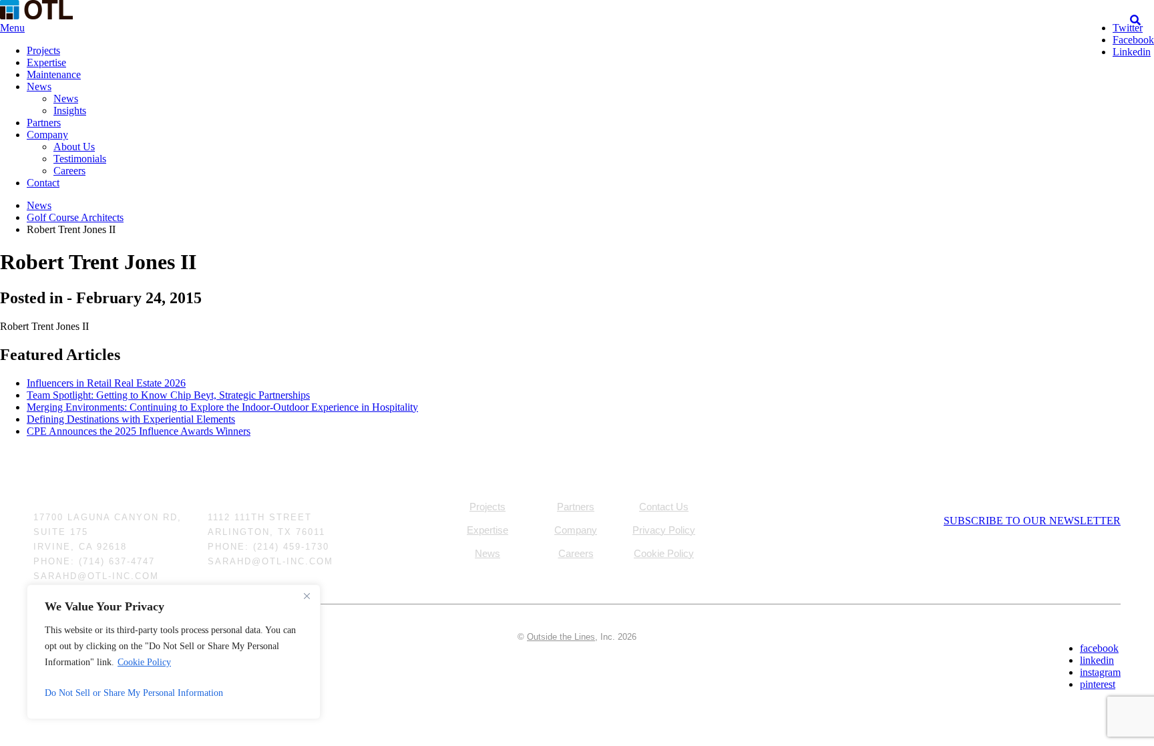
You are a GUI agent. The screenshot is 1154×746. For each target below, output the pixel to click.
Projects (43, 50)
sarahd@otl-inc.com (96, 576)
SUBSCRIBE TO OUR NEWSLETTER (1032, 520)
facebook (1099, 648)
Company (47, 134)
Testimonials (79, 158)
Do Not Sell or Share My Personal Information (134, 693)
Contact (43, 182)
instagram (1100, 672)
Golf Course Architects (75, 217)
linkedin (1097, 660)
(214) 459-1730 (291, 547)
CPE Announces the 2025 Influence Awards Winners (138, 431)
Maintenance (54, 74)
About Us (74, 146)
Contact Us (664, 506)
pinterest (1097, 684)
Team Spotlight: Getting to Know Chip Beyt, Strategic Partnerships (168, 395)
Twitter (1128, 27)
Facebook (1133, 39)
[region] (174, 651)
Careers (69, 170)
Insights (69, 110)
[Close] (307, 596)
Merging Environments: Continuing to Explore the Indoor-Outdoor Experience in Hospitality (222, 407)
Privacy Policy (663, 530)
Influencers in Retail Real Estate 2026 (106, 383)
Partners (44, 122)
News (39, 86)
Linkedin (1132, 51)
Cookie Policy (144, 662)
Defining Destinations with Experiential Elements (131, 419)
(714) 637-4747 (117, 561)
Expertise (46, 62)
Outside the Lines (561, 637)
